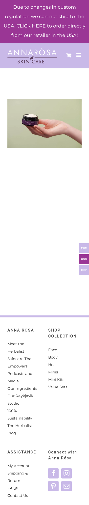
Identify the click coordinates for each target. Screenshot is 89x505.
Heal (52, 364)
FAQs (12, 488)
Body (53, 357)
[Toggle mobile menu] (79, 55)
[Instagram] (66, 473)
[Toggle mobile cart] (69, 55)
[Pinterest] (53, 486)
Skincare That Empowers (20, 362)
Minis (53, 372)
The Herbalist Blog (19, 429)
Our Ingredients (22, 388)
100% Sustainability (19, 414)
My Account (18, 465)
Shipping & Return (17, 477)
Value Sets (57, 387)
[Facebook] (53, 473)
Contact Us (17, 495)
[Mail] (66, 486)
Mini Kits (56, 379)
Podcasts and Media (19, 377)
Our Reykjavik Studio (20, 399)
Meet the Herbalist (15, 347)
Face (52, 349)
